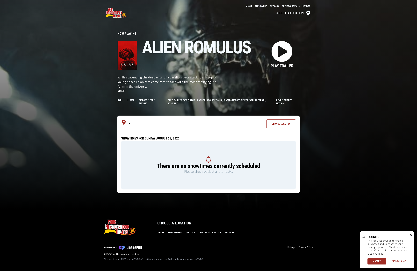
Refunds (306, 6)
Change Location (281, 124)
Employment (261, 6)
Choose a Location (290, 13)
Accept (377, 261)
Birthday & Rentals (291, 6)
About (249, 6)
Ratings (291, 247)
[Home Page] (116, 13)
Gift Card (274, 6)
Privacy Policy (305, 247)
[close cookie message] (410, 234)
